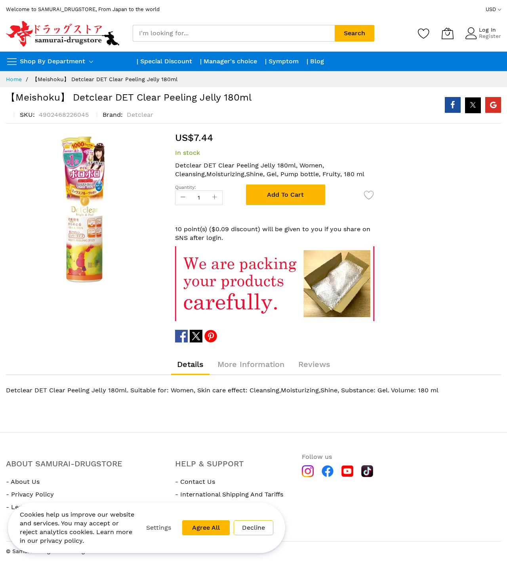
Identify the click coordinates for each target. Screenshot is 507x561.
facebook (181, 336)
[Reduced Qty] (183, 197)
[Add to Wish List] (369, 194)
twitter (196, 336)
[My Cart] (448, 33)
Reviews (314, 364)
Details (190, 364)
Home (14, 79)
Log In (487, 30)
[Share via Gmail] (493, 105)
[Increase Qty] (215, 197)
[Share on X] (473, 105)
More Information (250, 364)
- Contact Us (195, 481)
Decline (253, 527)
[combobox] (234, 33)
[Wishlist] (424, 33)
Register (490, 36)
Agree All (206, 527)
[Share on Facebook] (453, 105)
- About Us (23, 481)
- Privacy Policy (30, 494)
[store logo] (63, 33)
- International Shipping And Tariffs (229, 494)
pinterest (210, 336)
